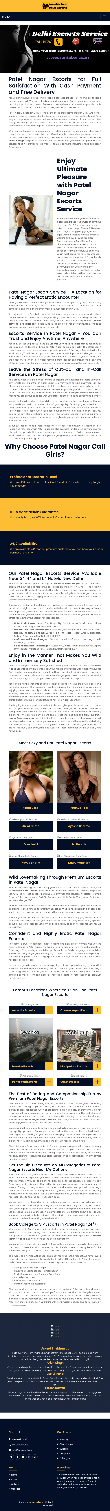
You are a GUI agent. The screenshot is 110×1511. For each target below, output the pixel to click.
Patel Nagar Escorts (65, 97)
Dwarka (63, 1448)
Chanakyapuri (66, 1444)
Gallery (15, 1484)
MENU (6, 17)
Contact (15, 1488)
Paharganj (64, 1458)
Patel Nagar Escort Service (40, 1119)
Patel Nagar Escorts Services (81, 392)
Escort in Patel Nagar (67, 583)
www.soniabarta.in (32, 1502)
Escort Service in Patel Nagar (68, 908)
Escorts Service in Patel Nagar (67, 343)
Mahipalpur (65, 1453)
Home (14, 1474)
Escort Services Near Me (63, 1187)
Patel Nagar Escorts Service (72, 221)
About (14, 1479)
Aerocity (63, 1439)
